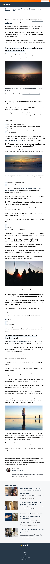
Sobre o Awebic (25, 554)
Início (25, 550)
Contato (25, 552)
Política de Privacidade (25, 557)
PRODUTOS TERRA (45, 1)
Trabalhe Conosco (25, 559)
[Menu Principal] (47, 4)
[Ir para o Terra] (25, 1)
